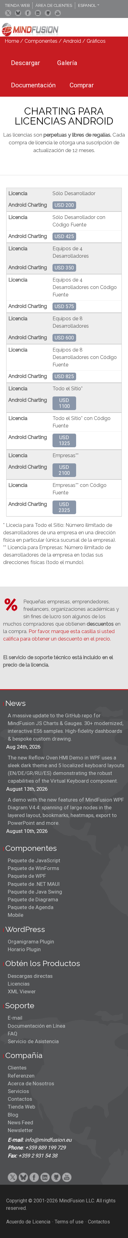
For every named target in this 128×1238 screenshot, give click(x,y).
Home (12, 41)
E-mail (15, 1018)
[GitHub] (48, 13)
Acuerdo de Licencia (28, 1222)
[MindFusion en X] (8, 13)
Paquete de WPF (27, 876)
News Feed (20, 1122)
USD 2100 (64, 470)
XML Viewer (22, 991)
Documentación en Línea (36, 1026)
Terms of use (69, 1222)
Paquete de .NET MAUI (34, 884)
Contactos (20, 1099)
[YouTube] (58, 13)
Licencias (19, 984)
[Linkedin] (38, 13)
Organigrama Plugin (31, 941)
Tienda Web (21, 1107)
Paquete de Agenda (30, 907)
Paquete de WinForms (33, 868)
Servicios (18, 1091)
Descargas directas (30, 976)
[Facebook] (28, 13)
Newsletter (20, 1130)
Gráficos (96, 41)
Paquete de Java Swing (35, 892)
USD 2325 (64, 507)
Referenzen (21, 1076)
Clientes (17, 1068)
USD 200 (64, 205)
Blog (13, 1115)
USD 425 (64, 236)
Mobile (15, 915)
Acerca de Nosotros (31, 1083)
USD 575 (64, 306)
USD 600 (64, 338)
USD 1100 (64, 403)
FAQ (12, 1033)
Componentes (41, 41)
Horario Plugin (24, 949)
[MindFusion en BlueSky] (18, 13)
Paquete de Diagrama (33, 899)
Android (72, 41)
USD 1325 (64, 440)
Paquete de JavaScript (34, 860)
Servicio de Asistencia (33, 1041)
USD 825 (64, 376)
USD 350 (64, 268)
